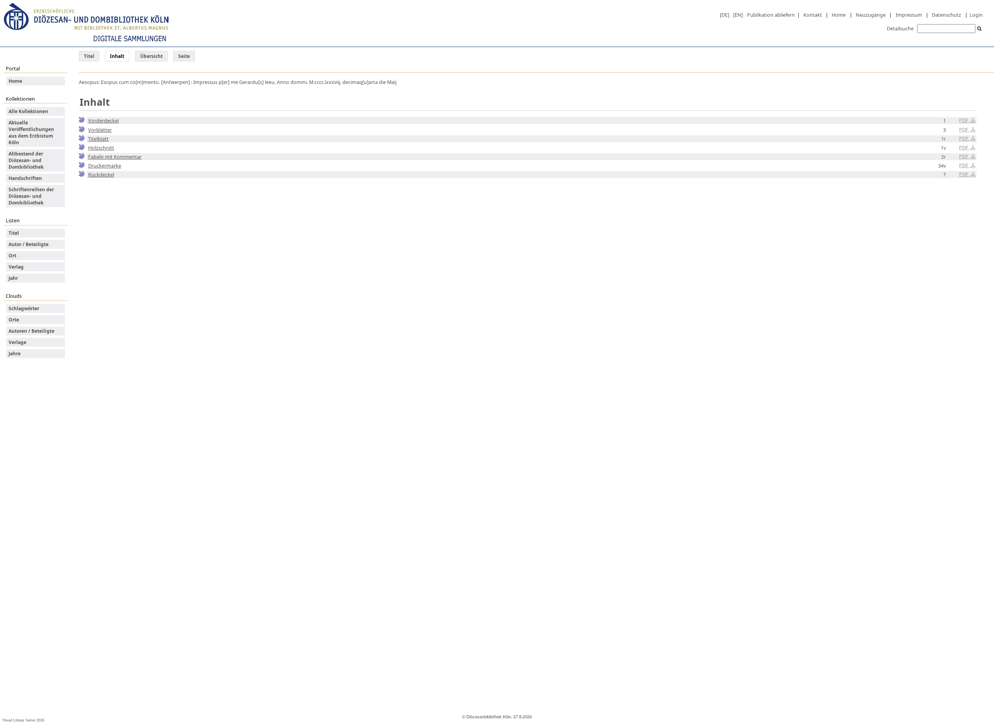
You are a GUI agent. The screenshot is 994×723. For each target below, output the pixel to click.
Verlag (16, 267)
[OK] (979, 28)
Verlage (17, 342)
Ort (12, 255)
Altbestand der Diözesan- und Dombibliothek (26, 160)
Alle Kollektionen (28, 111)
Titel (89, 56)
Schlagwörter (24, 308)
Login (976, 14)
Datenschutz (946, 14)
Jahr (13, 278)
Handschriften (25, 178)
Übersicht (151, 56)
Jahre (15, 353)
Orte (14, 319)
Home (839, 14)
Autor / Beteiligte (29, 244)
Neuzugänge (871, 14)
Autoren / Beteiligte (31, 331)
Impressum (909, 14)
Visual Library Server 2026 (23, 720)
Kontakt (812, 14)
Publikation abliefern (771, 14)
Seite (184, 56)
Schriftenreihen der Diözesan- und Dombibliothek (31, 196)
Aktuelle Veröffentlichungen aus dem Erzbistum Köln (31, 132)
